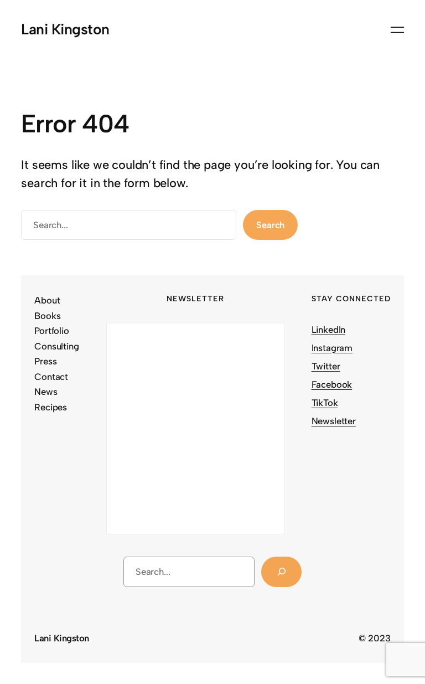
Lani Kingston (65, 29)
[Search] (281, 572)
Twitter (326, 366)
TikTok (325, 402)
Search (270, 224)
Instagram (332, 347)
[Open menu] (397, 30)
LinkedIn (329, 329)
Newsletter (334, 420)
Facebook (332, 384)
